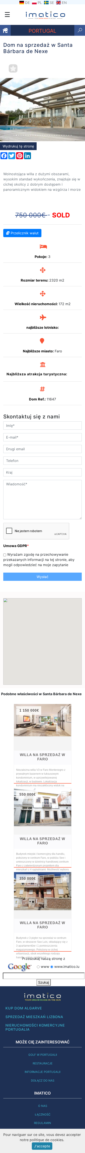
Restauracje (43, 1063)
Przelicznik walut (24, 233)
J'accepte (42, 1146)
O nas (42, 1106)
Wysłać (42, 577)
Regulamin (42, 1123)
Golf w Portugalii (42, 1054)
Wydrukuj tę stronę (18, 146)
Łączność (42, 1114)
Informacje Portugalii (42, 1072)
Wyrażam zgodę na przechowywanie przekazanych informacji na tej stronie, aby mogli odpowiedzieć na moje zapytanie (39, 559)
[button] (6, 109)
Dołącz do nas (42, 1080)
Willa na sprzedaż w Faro (42, 757)
